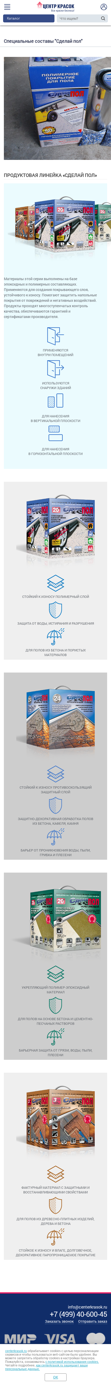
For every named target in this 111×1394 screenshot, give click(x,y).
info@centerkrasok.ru (87, 1307)
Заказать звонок (59, 1321)
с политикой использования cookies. (72, 1362)
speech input (98, 18)
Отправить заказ (92, 1321)
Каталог (13, 18)
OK (55, 1377)
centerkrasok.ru (16, 1351)
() (78, 1314)
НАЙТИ (103, 18)
